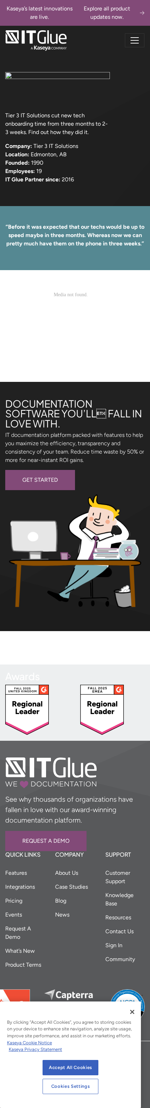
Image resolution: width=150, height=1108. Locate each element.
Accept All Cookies (70, 1067)
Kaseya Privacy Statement (35, 1049)
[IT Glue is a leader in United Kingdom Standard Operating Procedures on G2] (27, 709)
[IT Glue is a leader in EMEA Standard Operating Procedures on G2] (102, 709)
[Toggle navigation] (134, 40)
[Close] (132, 1012)
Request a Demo (45, 841)
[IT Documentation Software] (36, 40)
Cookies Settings (70, 1086)
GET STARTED (40, 480)
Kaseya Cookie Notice (29, 1042)
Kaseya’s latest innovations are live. (68, 12)
